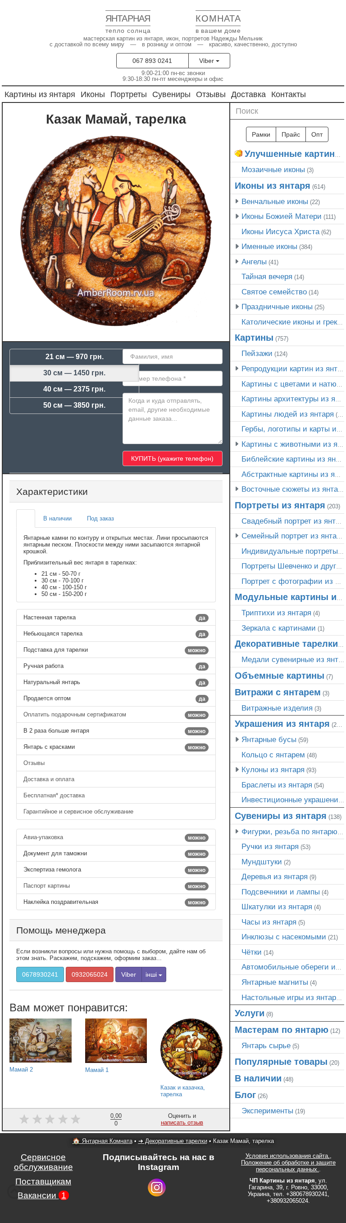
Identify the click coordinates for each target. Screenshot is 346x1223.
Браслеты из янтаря (276, 784)
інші (152, 974)
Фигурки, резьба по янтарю (289, 831)
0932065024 (90, 974)
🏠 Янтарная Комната (102, 1141)
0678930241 (40, 974)
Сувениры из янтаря (281, 816)
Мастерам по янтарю (281, 1030)
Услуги (249, 1013)
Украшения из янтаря (282, 724)
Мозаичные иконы (273, 169)
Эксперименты (267, 1110)
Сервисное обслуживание (43, 1162)
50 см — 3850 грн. (74, 405)
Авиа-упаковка (114, 837)
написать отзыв (182, 1122)
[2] (37, 1118)
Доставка (248, 94)
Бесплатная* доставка (54, 795)
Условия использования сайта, (288, 1155)
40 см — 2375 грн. (74, 389)
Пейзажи (257, 353)
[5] (75, 1118)
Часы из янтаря (268, 921)
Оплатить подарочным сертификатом (114, 714)
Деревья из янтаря (274, 876)
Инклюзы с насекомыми (283, 936)
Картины (254, 337)
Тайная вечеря (266, 276)
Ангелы (254, 261)
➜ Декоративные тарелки (172, 1141)
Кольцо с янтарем (273, 754)
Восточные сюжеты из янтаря (293, 489)
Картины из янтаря (40, 94)
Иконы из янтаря (272, 186)
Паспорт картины (114, 885)
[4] (62, 1118)
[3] (49, 1118)
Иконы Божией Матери (281, 216)
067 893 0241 (152, 60)
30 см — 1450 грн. (74, 373)
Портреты (128, 94)
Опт (317, 134)
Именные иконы (269, 246)
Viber (207, 60)
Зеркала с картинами (278, 627)
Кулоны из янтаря (273, 769)
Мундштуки (261, 861)
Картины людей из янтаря (287, 413)
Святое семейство (274, 291)
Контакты (288, 94)
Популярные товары (281, 1062)
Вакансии (42, 1195)
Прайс (291, 134)
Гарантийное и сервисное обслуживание (79, 811)
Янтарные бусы (268, 739)
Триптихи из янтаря (276, 612)
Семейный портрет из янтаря (293, 535)
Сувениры (171, 94)
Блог (245, 1095)
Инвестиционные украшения (291, 799)
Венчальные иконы (274, 201)
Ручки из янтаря (270, 846)
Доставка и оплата (49, 779)
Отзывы (211, 94)
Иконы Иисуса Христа (280, 231)
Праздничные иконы (277, 306)
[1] (24, 1118)
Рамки (261, 134)
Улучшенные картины (293, 154)
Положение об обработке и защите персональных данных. (288, 1166)
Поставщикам (43, 1181)
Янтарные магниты (274, 982)
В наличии (258, 1078)
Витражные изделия (277, 707)
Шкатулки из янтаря (276, 906)
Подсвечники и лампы (280, 891)
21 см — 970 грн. (75, 356)
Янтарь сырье (266, 1045)
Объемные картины (279, 675)
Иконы (93, 94)
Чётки (251, 951)
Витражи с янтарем (278, 692)
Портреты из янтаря (280, 505)
